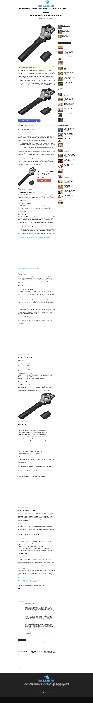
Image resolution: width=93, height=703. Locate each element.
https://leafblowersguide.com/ (29, 603)
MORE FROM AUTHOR (30, 640)
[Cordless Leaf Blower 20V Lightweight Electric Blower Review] (49, 646)
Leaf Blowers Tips (53, 8)
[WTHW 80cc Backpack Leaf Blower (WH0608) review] (60, 181)
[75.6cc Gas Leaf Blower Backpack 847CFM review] (60, 202)
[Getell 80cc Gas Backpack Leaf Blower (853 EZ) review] (60, 150)
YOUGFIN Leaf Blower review (22, 651)
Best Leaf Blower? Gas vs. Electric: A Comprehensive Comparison (68, 52)
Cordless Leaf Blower (24, 10)
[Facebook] (19, 595)
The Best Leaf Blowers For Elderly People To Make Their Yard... (69, 47)
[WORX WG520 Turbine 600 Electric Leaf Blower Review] (60, 94)
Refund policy (62, 697)
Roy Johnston (65, 30)
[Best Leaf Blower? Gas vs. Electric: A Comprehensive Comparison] (60, 52)
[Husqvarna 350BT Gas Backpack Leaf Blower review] (60, 171)
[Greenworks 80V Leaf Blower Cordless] (60, 115)
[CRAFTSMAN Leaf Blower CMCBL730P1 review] (60, 166)
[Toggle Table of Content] (28, 133)
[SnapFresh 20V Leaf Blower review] (49, 658)
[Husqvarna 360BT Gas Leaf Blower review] (60, 176)
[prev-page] (18, 667)
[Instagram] (28, 635)
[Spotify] (32, 635)
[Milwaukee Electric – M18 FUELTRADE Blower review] (60, 135)
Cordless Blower (26, 8)
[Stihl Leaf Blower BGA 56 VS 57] (60, 62)
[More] (59, 21)
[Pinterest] (24, 595)
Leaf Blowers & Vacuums (36, 8)
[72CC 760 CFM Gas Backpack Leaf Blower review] (60, 130)
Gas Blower (45, 8)
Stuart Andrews (65, 35)
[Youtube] (55, 692)
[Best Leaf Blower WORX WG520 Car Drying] (60, 88)
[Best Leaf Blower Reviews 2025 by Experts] (46, 3)
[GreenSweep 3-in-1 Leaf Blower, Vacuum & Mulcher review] (60, 192)
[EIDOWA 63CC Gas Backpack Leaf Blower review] (60, 161)
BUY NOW (43, 180)
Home (20, 8)
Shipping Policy (67, 697)
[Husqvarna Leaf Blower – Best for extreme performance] (60, 104)
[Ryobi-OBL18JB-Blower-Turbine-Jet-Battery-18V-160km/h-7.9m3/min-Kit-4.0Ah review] (23, 658)
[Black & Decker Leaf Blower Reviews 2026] (60, 84)
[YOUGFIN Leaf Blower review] (23, 646)
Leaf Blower (22, 588)
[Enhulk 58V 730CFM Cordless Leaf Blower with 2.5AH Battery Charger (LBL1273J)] (36, 101)
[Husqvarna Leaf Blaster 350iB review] (36, 658)
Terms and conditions (33, 697)
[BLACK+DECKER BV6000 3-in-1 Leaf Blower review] (36, 646)
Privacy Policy (20, 697)
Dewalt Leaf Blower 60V (68, 108)
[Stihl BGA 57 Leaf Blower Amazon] (60, 68)
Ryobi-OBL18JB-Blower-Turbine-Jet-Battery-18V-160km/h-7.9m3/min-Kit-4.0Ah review (23, 664)
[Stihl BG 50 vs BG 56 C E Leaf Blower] (60, 73)
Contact (64, 8)
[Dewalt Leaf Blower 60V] (60, 110)
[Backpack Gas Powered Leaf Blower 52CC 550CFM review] (60, 140)
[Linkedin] (30, 635)
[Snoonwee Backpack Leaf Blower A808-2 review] (60, 187)
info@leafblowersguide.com (49, 689)
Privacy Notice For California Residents (53, 697)
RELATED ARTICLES (21, 640)
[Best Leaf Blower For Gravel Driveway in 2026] (60, 79)
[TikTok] (49, 692)
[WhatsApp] (26, 595)
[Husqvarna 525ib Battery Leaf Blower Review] (60, 120)
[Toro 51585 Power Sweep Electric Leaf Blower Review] (60, 99)
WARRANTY (72, 697)
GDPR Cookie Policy (43, 697)
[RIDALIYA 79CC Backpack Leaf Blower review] (60, 197)
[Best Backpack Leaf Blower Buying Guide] (60, 58)
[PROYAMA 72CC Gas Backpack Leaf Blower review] (60, 145)
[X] (21, 595)
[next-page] (20, 667)
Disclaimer (27, 697)
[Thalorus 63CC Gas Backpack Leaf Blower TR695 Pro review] (60, 155)
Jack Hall (40, 18)
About (59, 8)
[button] (74, 8)
